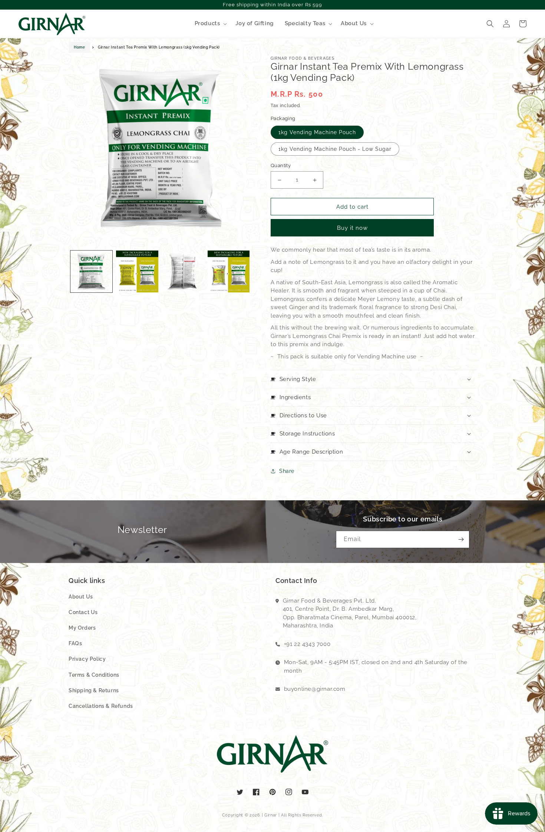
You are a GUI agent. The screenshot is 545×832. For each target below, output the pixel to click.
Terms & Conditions (94, 675)
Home (79, 47)
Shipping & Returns (94, 690)
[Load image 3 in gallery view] (183, 271)
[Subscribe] (461, 539)
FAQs (75, 643)
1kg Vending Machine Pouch (317, 132)
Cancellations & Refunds (101, 706)
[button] (209, 24)
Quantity (281, 165)
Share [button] (286, 471)
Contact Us (83, 612)
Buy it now (352, 228)
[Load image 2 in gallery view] (137, 271)
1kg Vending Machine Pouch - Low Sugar (335, 149)
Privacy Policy (87, 659)
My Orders (82, 628)
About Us (81, 597)
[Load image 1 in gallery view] (91, 271)
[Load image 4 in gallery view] (229, 271)
